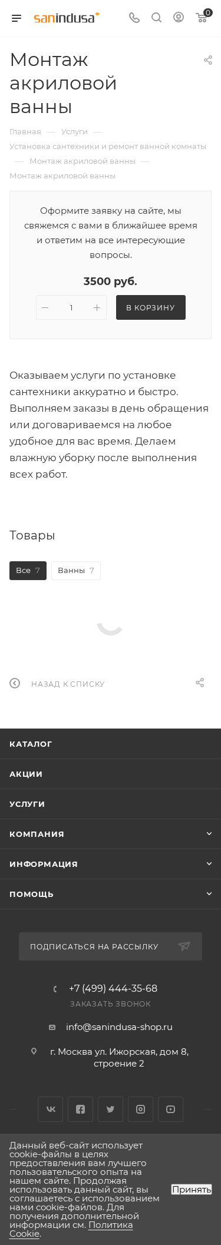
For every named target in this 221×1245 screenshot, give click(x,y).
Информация (43, 864)
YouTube (170, 1109)
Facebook (80, 1109)
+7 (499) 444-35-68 (113, 989)
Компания (36, 834)
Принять (191, 1189)
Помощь (31, 894)
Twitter (110, 1109)
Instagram (140, 1109)
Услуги (27, 804)
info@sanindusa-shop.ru (119, 1026)
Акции (26, 774)
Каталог (30, 744)
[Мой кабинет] (178, 18)
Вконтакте (50, 1109)
